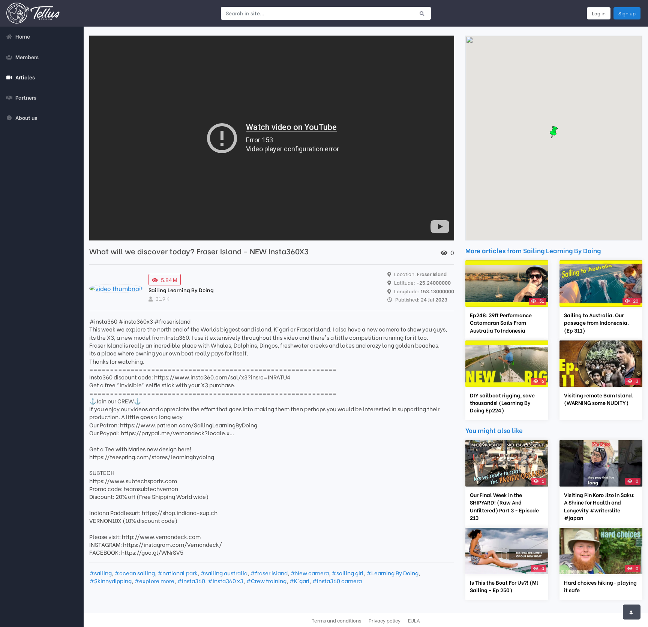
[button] (554, 132)
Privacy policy (384, 620)
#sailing (100, 573)
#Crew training (266, 580)
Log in (599, 13)
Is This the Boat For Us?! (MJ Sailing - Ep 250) (504, 586)
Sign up (627, 13)
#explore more (154, 580)
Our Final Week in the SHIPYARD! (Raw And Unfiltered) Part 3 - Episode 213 (504, 506)
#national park (178, 573)
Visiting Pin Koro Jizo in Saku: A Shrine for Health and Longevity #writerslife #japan (599, 506)
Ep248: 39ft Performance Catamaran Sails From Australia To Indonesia (501, 322)
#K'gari (299, 580)
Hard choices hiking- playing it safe (600, 586)
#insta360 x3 (225, 580)
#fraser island (269, 573)
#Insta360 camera (337, 580)
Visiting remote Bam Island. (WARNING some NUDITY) (598, 398)
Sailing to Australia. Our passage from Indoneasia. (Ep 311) (596, 322)
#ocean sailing (134, 573)
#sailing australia (224, 573)
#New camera (309, 573)
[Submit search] (422, 13)
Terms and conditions (336, 620)
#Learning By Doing (392, 573)
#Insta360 (191, 580)
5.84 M (169, 280)
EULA (414, 620)
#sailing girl (348, 573)
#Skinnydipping (110, 580)
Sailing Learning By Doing (181, 290)
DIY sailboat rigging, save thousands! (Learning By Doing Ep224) (502, 402)
